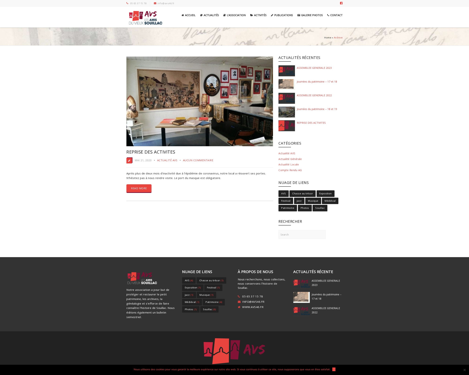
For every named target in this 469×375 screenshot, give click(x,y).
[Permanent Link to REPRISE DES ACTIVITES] (286, 131)
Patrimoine (287, 208)
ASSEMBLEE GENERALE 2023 (314, 68)
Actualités (211, 15)
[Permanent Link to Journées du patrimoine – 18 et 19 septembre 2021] (286, 117)
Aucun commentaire (198, 160)
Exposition (325, 193)
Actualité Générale (290, 159)
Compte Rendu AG (290, 170)
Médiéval (330, 200)
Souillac (320, 208)
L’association (236, 15)
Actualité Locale (288, 164)
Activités (260, 15)
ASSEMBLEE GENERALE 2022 (314, 95)
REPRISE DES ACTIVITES (150, 152)
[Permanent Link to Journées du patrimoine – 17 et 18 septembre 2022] (286, 90)
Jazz (299, 200)
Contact (336, 15)
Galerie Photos (312, 15)
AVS (283, 193)
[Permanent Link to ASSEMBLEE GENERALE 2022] (286, 103)
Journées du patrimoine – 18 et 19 (317, 109)
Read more (139, 188)
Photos (305, 208)
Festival (285, 200)
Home (327, 37)
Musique (313, 200)
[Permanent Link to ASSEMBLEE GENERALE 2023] (286, 76)
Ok (333, 369)
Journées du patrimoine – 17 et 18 (317, 81)
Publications (283, 15)
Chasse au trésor (302, 193)
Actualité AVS (167, 160)
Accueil (190, 15)
